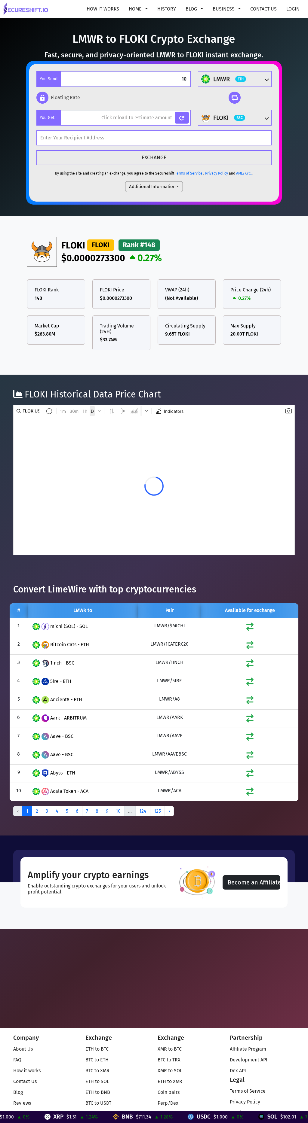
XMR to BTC (170, 1049)
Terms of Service (188, 173)
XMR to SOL (170, 1070)
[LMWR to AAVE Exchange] (250, 738)
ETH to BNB (97, 1092)
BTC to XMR (97, 1070)
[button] (58, 98)
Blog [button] (192, 9)
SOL (249, 1116)
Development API (248, 1060)
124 (142, 811)
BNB (103, 1116)
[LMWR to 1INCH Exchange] (250, 665)
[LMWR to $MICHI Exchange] (250, 628)
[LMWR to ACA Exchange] (250, 793)
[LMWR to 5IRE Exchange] (250, 683)
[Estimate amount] (182, 118)
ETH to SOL (97, 1081)
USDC (180, 1116)
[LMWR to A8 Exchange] (250, 701)
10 (118, 811)
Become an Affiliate (254, 882)
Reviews (22, 1103)
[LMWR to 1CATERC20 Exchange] (250, 646)
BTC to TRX (169, 1060)
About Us (23, 1049)
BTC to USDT (98, 1103)
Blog (18, 1092)
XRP (35, 1116)
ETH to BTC (97, 1049)
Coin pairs (169, 1092)
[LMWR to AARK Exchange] (250, 720)
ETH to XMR (170, 1081)
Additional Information (152, 186)
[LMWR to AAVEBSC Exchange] (250, 756)
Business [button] (224, 9)
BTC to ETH (97, 1060)
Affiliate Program (248, 1049)
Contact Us (263, 9)
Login (293, 9)
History (166, 9)
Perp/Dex (168, 1103)
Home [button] (136, 9)
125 (157, 811)
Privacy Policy (216, 173)
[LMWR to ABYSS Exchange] (250, 775)
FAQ (17, 1060)
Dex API (238, 1070)
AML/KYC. (244, 173)
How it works (103, 9)
